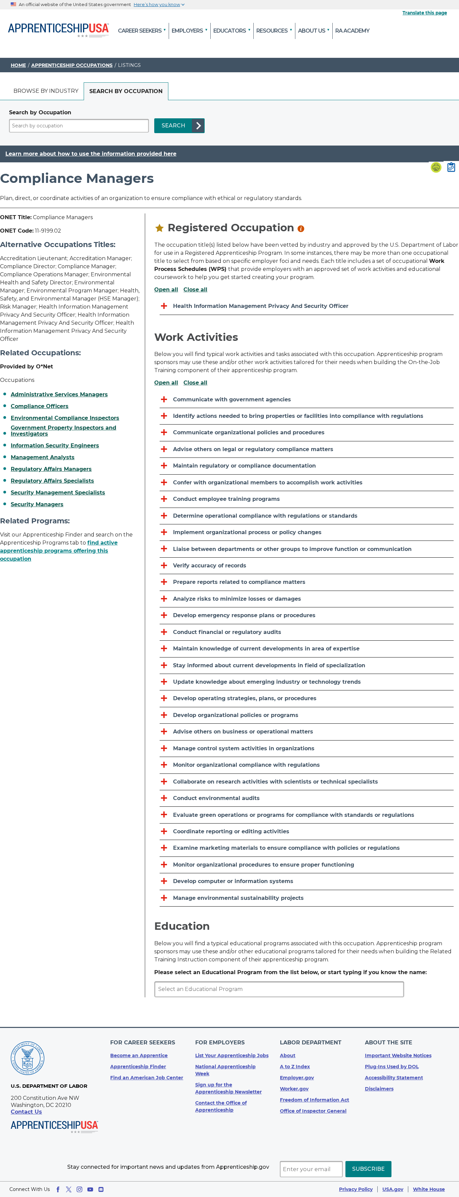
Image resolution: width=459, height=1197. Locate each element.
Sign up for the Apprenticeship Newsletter (228, 1088)
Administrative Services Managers (59, 395)
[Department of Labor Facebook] (58, 1189)
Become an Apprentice (139, 1055)
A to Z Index (295, 1067)
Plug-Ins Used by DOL (392, 1067)
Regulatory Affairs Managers (51, 469)
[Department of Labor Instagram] (79, 1189)
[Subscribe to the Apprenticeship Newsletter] (101, 1189)
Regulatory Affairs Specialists (52, 481)
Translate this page (425, 12)
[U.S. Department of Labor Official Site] (27, 1059)
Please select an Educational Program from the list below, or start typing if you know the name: (290, 972)
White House (429, 1189)
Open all (166, 290)
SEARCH (173, 125)
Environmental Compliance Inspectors (65, 418)
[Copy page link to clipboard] (451, 167)
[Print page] (436, 168)
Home (18, 65)
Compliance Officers (40, 406)
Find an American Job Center (146, 1078)
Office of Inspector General (313, 1111)
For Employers (220, 1042)
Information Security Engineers (55, 446)
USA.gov (392, 1189)
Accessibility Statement (394, 1078)
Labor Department (310, 1042)
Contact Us (26, 1112)
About (287, 1055)
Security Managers (37, 505)
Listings (129, 65)
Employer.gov (297, 1078)
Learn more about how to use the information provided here (90, 154)
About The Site (388, 1042)
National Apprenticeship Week (225, 1070)
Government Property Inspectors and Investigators (63, 431)
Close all (195, 290)
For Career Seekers (142, 1042)
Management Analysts (43, 457)
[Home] (58, 30)
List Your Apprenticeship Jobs (231, 1055)
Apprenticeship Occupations (72, 65)
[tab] (46, 91)
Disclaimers (379, 1089)
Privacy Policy (356, 1189)
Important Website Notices (398, 1055)
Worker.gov (294, 1089)
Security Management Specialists (58, 493)
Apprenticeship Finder (138, 1067)
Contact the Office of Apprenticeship (221, 1106)
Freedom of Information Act (314, 1100)
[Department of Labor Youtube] (90, 1189)
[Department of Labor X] (69, 1189)
